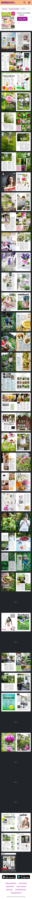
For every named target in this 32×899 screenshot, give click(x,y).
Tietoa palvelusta (10, 883)
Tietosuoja (9, 889)
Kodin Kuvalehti (14, 9)
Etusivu (4, 9)
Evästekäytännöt (20, 889)
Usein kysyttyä (21, 886)
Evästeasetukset (16, 893)
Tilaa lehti (22, 19)
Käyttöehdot (10, 886)
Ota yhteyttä (23, 883)
